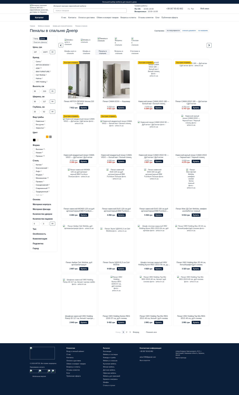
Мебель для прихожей (111, 376)
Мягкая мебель (109, 367)
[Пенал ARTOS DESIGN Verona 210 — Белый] (79, 79)
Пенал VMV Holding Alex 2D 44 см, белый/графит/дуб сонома (191, 263)
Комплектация (40, 239)
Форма (36, 145)
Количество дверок (42, 214)
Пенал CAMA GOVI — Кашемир (116, 101)
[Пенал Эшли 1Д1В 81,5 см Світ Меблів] (116, 240)
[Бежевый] (37, 136)
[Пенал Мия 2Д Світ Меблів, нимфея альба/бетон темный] (191, 187)
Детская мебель (109, 370)
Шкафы (106, 382)
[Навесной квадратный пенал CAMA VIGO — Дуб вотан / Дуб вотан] (79, 133)
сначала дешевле (189, 30)
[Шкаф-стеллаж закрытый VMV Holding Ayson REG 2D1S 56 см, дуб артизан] (154, 240)
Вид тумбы (38, 117)
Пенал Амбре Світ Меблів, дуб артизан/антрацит (79, 263)
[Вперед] (209, 45)
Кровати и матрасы (110, 379)
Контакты (72, 17)
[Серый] (50, 136)
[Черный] (34, 140)
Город (36, 248)
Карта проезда (181, 358)
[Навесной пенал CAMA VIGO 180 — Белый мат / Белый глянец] (154, 79)
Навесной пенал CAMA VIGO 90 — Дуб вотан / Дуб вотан (154, 156)
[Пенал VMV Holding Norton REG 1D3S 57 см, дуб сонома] (116, 294)
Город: (36, 39)
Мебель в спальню (110, 361)
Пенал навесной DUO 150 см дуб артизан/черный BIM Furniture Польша (153, 211)
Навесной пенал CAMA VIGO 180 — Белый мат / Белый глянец (153, 102)
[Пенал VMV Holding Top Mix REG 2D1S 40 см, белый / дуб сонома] (154, 294)
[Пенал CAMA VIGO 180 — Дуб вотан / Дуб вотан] (191, 79)
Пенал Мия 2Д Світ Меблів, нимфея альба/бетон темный (191, 210)
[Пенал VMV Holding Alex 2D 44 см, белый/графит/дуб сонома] (191, 240)
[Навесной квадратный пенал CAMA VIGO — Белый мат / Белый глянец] (116, 133)
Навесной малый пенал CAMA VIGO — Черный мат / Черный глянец (191, 156)
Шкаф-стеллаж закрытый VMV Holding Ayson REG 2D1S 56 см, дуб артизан (153, 264)
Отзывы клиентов (145, 17)
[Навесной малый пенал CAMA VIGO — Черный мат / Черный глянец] (191, 133)
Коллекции (107, 351)
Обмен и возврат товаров (108, 17)
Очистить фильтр (40, 42)
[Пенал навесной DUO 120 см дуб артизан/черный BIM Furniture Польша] (116, 187)
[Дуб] (43, 136)
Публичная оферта (169, 17)
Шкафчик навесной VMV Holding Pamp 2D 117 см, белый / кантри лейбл (79, 318)
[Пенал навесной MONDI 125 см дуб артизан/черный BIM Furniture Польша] (79, 187)
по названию (203, 30)
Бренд (36, 57)
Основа (36, 199)
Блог (157, 17)
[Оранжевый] (47, 136)
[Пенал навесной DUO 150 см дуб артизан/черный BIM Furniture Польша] (154, 187)
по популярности (173, 30)
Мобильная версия (39, 376)
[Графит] (40, 136)
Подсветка (38, 244)
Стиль (36, 161)
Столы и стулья (109, 385)
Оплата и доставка (86, 17)
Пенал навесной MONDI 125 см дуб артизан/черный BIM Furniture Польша (79, 211)
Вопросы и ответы (128, 17)
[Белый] (34, 136)
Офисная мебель (109, 373)
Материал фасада (41, 209)
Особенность (39, 234)
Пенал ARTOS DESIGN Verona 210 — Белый (79, 102)
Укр (189, 9)
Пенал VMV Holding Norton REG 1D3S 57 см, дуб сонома (116, 317)
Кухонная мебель (109, 364)
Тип (34, 229)
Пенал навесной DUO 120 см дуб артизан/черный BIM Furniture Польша (116, 211)
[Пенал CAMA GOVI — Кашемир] (116, 79)
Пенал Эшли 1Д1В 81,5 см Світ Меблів (116, 263)
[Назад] (61, 45)
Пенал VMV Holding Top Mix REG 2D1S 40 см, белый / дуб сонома (154, 317)
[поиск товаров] (125, 11)
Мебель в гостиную (110, 354)
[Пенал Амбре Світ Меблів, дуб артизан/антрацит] (79, 240)
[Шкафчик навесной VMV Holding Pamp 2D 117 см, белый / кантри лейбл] (79, 294)
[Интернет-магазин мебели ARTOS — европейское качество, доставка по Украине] (42, 353)
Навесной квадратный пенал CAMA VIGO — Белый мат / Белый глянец (116, 156)
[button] (237, 2)
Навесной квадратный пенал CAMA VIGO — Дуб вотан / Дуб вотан (79, 156)
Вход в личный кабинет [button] (75, 351)
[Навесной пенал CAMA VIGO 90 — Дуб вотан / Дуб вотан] (154, 133)
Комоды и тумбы (109, 357)
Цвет (35, 132)
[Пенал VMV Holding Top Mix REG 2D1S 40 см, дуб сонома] (191, 294)
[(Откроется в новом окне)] (50, 371)
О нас (63, 17)
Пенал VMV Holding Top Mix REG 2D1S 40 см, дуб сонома (191, 317)
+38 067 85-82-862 (174, 9)
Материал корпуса (42, 204)
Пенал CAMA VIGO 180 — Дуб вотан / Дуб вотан (191, 102)
